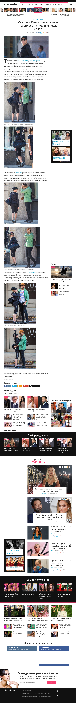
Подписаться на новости (54, 664)
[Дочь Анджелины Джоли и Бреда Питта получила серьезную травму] (11, 587)
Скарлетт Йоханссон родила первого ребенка (28, 60)
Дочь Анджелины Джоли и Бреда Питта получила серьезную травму (11, 594)
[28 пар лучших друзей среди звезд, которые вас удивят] (54, 626)
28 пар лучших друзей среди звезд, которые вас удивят (65, 625)
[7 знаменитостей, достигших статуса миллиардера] (14, 402)
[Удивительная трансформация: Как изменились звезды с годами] (46, 587)
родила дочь (18, 172)
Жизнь (6, 397)
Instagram (60, 695)
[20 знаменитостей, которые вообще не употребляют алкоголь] (8, 634)
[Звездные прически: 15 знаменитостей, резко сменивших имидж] (54, 293)
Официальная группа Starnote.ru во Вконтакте (18, 649)
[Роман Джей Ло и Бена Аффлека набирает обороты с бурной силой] (31, 417)
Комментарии (35, 386)
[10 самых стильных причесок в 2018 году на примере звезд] (61, 611)
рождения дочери (31, 272)
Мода (58, 584)
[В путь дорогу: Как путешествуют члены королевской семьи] (31, 424)
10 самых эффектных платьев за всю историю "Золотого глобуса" (64, 594)
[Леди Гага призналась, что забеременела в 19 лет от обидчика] (8, 424)
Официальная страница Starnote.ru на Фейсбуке (50, 649)
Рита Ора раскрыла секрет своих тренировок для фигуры (11, 450)
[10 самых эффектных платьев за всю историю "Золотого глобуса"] (64, 587)
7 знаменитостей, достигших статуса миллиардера (62, 450)
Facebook (60, 692)
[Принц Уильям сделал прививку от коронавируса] (37, 566)
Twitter (59, 694)
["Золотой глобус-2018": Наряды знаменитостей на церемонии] (14, 611)
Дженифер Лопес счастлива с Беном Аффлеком (27, 450)
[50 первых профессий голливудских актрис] (29, 587)
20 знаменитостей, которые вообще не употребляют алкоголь (19, 633)
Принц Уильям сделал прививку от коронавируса (61, 562)
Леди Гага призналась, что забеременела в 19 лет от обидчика (19, 424)
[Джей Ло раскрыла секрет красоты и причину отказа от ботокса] (54, 286)
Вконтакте (60, 690)
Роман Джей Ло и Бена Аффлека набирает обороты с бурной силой (50, 517)
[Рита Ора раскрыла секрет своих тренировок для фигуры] (11, 442)
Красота (7, 439)
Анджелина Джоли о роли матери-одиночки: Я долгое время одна (46, 450)
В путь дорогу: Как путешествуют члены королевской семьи (42, 424)
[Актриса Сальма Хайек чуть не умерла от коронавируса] (37, 533)
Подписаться (51, 682)
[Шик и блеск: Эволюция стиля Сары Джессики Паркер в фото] (8, 626)
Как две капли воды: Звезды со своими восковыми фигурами (42, 625)
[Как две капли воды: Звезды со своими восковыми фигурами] (31, 626)
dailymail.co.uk (12, 379)
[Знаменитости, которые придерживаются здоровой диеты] (37, 611)
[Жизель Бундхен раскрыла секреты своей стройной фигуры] (31, 634)
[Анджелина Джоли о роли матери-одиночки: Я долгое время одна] (8, 417)
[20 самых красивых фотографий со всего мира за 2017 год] (61, 272)
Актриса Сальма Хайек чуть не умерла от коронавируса (61, 529)
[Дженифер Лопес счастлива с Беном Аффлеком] (37, 402)
